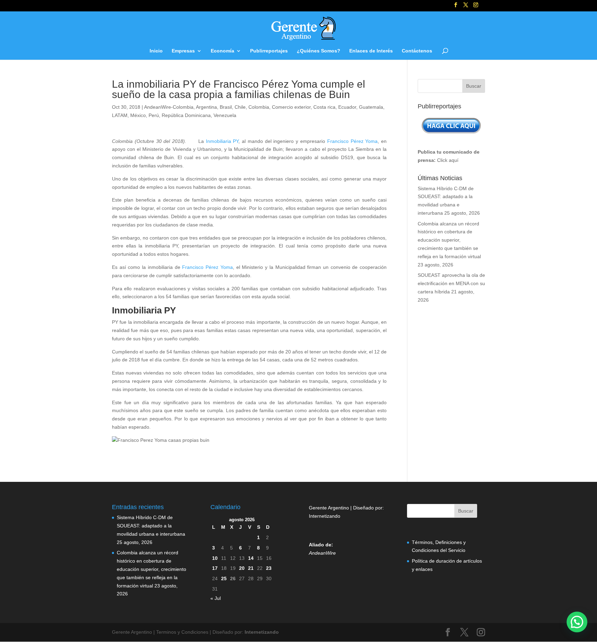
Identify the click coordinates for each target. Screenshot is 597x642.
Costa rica (324, 107)
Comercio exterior (291, 107)
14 (251, 558)
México (138, 115)
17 (215, 568)
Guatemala (371, 107)
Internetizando (324, 516)
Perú (154, 115)
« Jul (215, 598)
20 (242, 568)
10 (215, 558)
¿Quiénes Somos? (318, 51)
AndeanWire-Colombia (168, 107)
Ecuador (347, 107)
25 (224, 578)
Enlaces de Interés (371, 51)
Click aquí (447, 160)
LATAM (119, 115)
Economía (222, 51)
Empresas (183, 51)
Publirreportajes (269, 51)
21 (251, 568)
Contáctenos (417, 51)
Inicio (156, 51)
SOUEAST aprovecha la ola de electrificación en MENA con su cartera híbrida (451, 283)
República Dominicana (186, 115)
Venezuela (225, 115)
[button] (577, 622)
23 (269, 568)
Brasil (226, 107)
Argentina (206, 107)
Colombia (258, 107)
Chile (240, 107)
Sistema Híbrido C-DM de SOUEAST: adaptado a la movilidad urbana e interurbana (151, 526)
